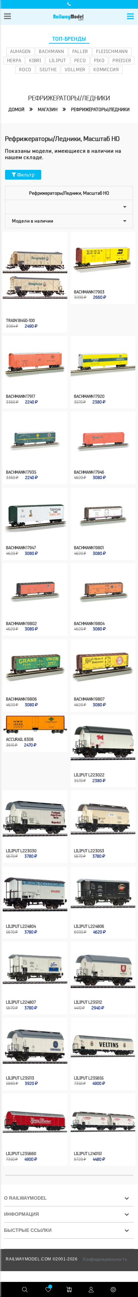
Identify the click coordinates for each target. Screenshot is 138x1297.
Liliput (57, 60)
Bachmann (51, 51)
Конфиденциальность (105, 1259)
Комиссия (106, 69)
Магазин (48, 109)
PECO (80, 60)
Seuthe (48, 69)
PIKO (99, 60)
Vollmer (75, 69)
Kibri (35, 60)
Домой (16, 109)
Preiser (122, 60)
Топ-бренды (69, 39)
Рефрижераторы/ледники (100, 109)
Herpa (14, 60)
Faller (80, 51)
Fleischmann (112, 51)
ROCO (25, 69)
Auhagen (20, 51)
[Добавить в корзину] (28, 303)
